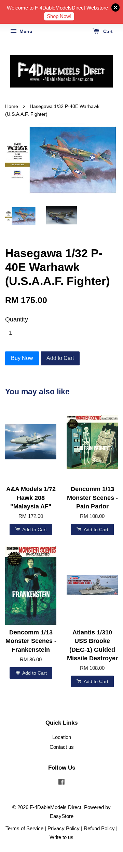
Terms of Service (24, 828)
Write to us (61, 837)
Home (11, 106)
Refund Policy (99, 828)
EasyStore (61, 816)
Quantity (16, 319)
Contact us (62, 747)
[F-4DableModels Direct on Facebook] (61, 783)
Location (61, 737)
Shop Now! (59, 16)
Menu (25, 31)
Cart (107, 31)
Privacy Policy (63, 828)
